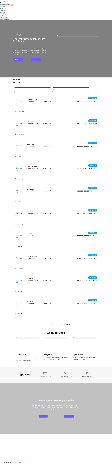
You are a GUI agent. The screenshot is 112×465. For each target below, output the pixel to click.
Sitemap (2, 442)
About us (2, 10)
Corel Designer (31, 279)
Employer (2, 6)
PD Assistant (30, 189)
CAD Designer (31, 122)
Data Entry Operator (32, 256)
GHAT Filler (30, 234)
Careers (2, 437)
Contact (2, 12)
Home (1, 19)
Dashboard (16, 82)
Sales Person (30, 144)
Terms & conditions (5, 448)
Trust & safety (4, 453)
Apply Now (93, 111)
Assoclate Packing (32, 99)
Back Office (30, 301)
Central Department (32, 166)
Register (4, 15)
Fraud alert (3, 451)
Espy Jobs (18, 462)
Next (67, 324)
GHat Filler (30, 211)
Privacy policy (4, 446)
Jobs (1, 8)
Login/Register (4, 14)
